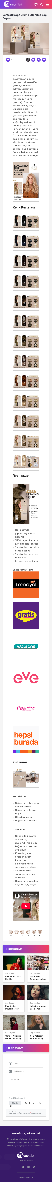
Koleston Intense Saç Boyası (38, 1007)
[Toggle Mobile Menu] (48, 4)
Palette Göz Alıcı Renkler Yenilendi (13, 977)
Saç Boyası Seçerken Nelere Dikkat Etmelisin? (38, 977)
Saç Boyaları (10, 973)
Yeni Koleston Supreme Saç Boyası (36, 1037)
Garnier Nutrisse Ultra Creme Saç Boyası (13, 1037)
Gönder (15, 1103)
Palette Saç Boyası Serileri (12, 1007)
